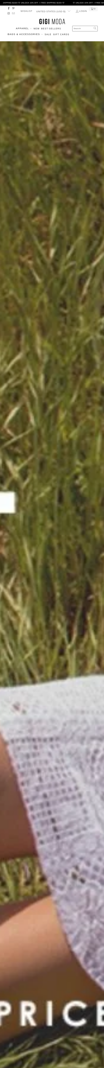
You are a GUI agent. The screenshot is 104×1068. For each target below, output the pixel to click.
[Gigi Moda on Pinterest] (13, 8)
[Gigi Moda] (52, 22)
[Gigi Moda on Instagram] (8, 13)
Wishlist (26, 11)
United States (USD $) (51, 11)
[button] (24, 29)
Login (83, 11)
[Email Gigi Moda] (13, 13)
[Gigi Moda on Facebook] (8, 8)
